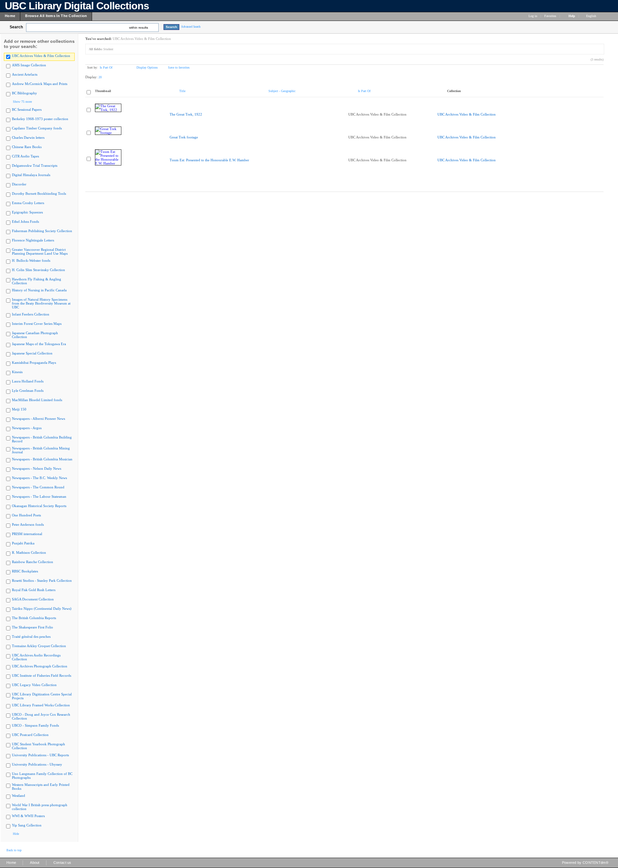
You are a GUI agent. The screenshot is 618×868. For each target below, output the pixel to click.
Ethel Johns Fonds (25, 221)
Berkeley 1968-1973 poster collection (40, 119)
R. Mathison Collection (29, 552)
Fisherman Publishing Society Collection (42, 231)
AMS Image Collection (29, 65)
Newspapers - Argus (27, 428)
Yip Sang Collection (27, 825)
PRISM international (27, 534)
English (591, 16)
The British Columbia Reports (34, 618)
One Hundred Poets (26, 515)
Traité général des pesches (31, 636)
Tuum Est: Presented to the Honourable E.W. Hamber (209, 160)
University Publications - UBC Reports (40, 755)
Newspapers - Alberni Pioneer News (38, 418)
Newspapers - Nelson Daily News (36, 468)
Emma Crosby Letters (28, 203)
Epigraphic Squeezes (27, 212)
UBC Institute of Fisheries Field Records (41, 675)
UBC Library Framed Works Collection (41, 705)
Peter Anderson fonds (28, 524)
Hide (16, 833)
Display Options (147, 67)
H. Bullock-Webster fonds (31, 260)
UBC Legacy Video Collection (34, 685)
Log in (533, 16)
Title (182, 91)
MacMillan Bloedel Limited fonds (37, 400)
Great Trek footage (184, 137)
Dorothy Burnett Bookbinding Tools (39, 193)
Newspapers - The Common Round (38, 487)
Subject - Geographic (281, 91)
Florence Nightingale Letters (33, 240)
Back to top (14, 850)
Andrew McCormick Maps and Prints (39, 84)
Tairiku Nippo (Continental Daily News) (41, 608)
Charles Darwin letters (28, 137)
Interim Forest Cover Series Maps (36, 324)
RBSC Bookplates (25, 571)
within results (138, 27)
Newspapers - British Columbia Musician (42, 459)
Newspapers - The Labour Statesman (39, 496)
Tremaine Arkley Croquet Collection (39, 646)
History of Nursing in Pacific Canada (39, 290)
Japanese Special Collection (32, 353)
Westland (18, 795)
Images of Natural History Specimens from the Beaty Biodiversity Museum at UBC (41, 303)
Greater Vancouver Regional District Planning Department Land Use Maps (40, 251)
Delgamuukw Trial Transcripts (34, 165)
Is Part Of (106, 67)
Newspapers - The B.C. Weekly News (39, 478)
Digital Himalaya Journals (31, 175)
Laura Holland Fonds (27, 381)
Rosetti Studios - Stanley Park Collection (42, 580)
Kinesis (17, 372)
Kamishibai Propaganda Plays (34, 362)
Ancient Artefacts (24, 74)
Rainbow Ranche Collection (32, 562)
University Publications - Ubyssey (37, 764)
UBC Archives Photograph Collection (39, 666)
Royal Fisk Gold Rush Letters (33, 590)
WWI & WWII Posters (28, 816)
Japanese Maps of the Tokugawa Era (39, 344)
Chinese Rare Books (27, 147)
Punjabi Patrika (23, 543)
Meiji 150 (19, 409)
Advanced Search (191, 26)
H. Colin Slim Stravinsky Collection (38, 270)
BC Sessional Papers (27, 109)
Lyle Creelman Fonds (27, 390)
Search (16, 27)
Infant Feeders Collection (30, 314)
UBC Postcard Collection (30, 735)
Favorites (550, 16)
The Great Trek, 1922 (186, 114)
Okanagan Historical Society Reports (39, 506)
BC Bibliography (24, 93)
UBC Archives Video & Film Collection (41, 56)
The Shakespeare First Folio (32, 627)
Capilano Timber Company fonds (37, 128)
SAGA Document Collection (33, 599)
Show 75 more (22, 101)
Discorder (19, 184)
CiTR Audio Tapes (25, 156)
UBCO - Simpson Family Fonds (35, 725)
